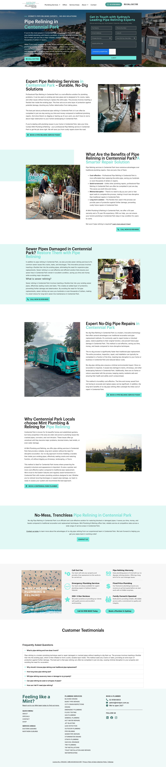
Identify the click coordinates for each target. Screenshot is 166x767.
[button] (83, 650)
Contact (93, 5)
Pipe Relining (70, 731)
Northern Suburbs (30, 731)
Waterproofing (71, 753)
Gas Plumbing (70, 715)
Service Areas (74, 5)
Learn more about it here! (121, 224)
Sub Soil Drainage (72, 742)
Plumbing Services (51, 5)
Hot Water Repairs (72, 720)
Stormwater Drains (73, 737)
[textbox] (99, 38)
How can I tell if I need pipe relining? (40, 685)
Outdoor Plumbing (72, 729)
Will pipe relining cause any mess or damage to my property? (49, 676)
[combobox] (101, 38)
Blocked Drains (71, 699)
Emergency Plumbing (73, 710)
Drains (67, 707)
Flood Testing (70, 712)
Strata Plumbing (71, 739)
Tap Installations (72, 747)
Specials (25, 716)
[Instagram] (116, 717)
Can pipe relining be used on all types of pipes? (44, 681)
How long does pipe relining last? (39, 672)
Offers (65, 5)
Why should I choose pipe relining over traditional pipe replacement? (52, 667)
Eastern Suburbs (29, 729)
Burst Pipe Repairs (72, 702)
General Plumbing (72, 718)
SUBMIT (113, 58)
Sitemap (110, 762)
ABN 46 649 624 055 (75, 762)
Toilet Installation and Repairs (78, 750)
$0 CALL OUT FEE (131, 4)
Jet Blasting (70, 723)
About (84, 5)
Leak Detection (71, 726)
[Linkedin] (107, 717)
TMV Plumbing (70, 745)
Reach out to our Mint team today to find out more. (40, 705)
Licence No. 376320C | (60, 762)
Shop (24, 722)
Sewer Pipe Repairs (72, 734)
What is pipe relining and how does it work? (43, 650)
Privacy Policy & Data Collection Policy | (95, 762)
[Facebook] (111, 717)
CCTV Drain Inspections (74, 704)
